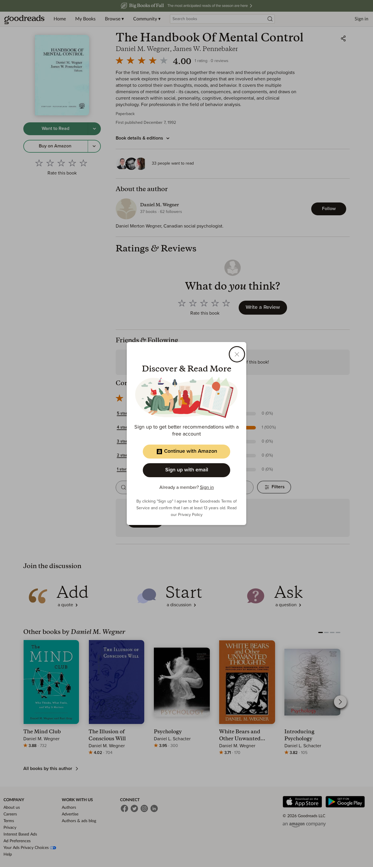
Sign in (207, 487)
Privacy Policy (190, 515)
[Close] (237, 354)
